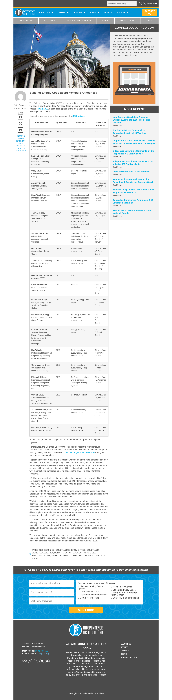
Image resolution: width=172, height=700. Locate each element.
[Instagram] (152, 3)
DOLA (93, 553)
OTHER (149, 21)
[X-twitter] (144, 3)
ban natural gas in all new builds (80, 452)
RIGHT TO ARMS (127, 21)
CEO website (78, 116)
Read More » (117, 126)
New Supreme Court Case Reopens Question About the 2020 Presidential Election (131, 120)
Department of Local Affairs (71, 553)
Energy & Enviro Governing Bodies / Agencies (21, 141)
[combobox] (122, 3)
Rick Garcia (95, 555)
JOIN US (78, 12)
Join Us (125, 651)
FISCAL (105, 21)
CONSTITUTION (26, 21)
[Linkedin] (148, 3)
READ (93, 12)
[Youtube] (155, 3)
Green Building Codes (64, 555)
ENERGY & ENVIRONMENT (79, 21)
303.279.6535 (41, 651)
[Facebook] (140, 3)
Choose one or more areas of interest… (97, 583)
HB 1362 (83, 555)
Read (124, 654)
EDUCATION (49, 21)
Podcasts (122, 12)
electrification (41, 555)
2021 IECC (43, 550)
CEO (52, 550)
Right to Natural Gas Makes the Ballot (131, 172)
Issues (62, 12)
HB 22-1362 (42, 109)
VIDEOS (108, 12)
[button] (20, 117)
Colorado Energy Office (71, 550)
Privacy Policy (129, 657)
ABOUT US (44, 12)
